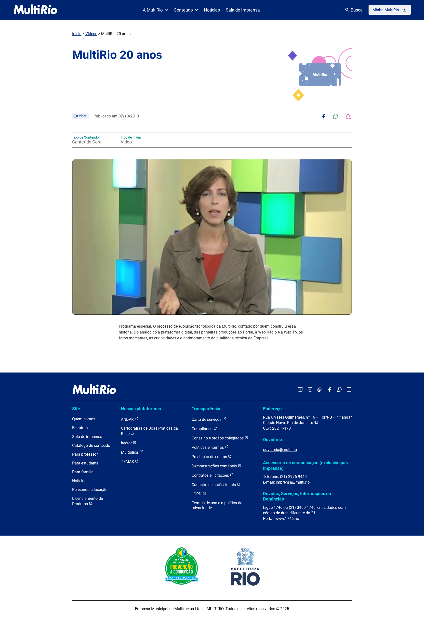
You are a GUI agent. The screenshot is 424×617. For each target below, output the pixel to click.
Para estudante (85, 463)
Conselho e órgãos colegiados (218, 438)
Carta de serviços (207, 419)
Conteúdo (183, 10)
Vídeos (91, 33)
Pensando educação (89, 489)
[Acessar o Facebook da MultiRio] (329, 389)
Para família (82, 472)
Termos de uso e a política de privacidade (217, 505)
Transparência (206, 408)
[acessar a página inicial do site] (35, 9)
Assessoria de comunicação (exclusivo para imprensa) (306, 465)
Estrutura (80, 427)
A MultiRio (153, 10)
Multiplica (130, 452)
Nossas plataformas (141, 408)
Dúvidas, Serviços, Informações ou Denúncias (297, 496)
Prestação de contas (210, 456)
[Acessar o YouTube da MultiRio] (300, 389)
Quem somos (83, 419)
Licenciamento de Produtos (87, 501)
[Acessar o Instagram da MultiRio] (310, 389)
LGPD (197, 494)
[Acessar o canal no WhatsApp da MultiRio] (339, 389)
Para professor (85, 454)
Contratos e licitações (211, 475)
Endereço (272, 408)
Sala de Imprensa (243, 10)
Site (76, 408)
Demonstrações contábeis (215, 466)
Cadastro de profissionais (214, 484)
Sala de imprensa (87, 436)
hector (127, 443)
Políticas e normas (208, 447)
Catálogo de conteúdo (91, 445)
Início (76, 33)
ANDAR (128, 419)
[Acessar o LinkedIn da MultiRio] (349, 389)
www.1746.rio (287, 518)
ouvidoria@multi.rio (280, 449)
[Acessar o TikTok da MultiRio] (320, 389)
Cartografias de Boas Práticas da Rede (149, 431)
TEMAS (128, 461)
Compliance (202, 428)
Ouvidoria (272, 439)
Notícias (212, 10)
